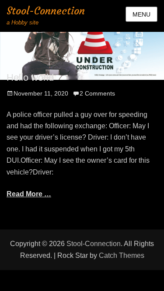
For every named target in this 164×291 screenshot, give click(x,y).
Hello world (30, 77)
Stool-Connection (46, 10)
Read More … (29, 194)
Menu (141, 14)
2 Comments (97, 93)
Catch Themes (121, 255)
